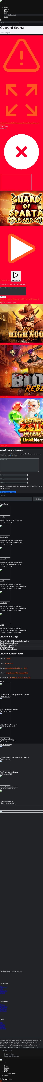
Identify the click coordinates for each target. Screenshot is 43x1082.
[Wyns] (5, 623)
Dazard (8, 659)
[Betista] (5, 579)
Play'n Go (3, 1009)
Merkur (2, 1005)
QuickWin (3, 603)
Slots (5, 13)
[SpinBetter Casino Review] (5, 722)
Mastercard (3, 987)
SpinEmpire (4, 537)
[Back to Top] (1, 1081)
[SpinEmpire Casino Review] (5, 707)
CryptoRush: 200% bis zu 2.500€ (16, 668)
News (6, 17)
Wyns (2, 625)
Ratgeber (3, 1028)
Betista (2, 581)
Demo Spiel (4, 344)
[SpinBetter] (5, 557)
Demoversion (16, 280)
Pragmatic (3, 1010)
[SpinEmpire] (5, 535)
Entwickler (12, 15)
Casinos (6, 9)
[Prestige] (5, 515)
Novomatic (3, 1007)
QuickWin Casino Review (8, 649)
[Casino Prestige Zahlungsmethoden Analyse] (5, 693)
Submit (3, 297)
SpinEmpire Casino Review (9, 643)
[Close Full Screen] (21, 173)
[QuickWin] (5, 601)
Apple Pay (3, 991)
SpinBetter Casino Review (9, 645)
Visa (1, 989)
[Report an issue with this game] (21, 78)
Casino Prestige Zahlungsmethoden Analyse (14, 641)
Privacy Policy (9, 1054)
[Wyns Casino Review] (5, 737)
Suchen (2, 496)
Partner (2, 1027)
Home (6, 7)
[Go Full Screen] (21, 121)
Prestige (2, 517)
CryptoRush (9, 663)
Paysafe (2, 993)
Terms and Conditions (11, 1056)
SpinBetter (3, 559)
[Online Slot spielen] (3, 4)
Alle (1, 1023)
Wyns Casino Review (7, 647)
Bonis (6, 11)
